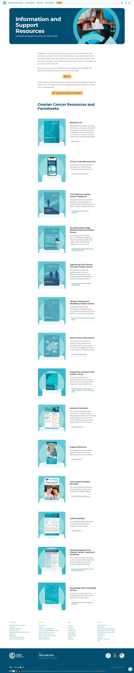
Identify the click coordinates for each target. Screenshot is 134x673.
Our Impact (71, 628)
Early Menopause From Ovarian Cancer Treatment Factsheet (82, 569)
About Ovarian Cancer (15, 3)
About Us (40, 3)
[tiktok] (23, 667)
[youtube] (20, 667)
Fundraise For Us (101, 625)
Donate (59, 3)
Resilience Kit (75, 141)
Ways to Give (100, 627)
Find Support (30, 3)
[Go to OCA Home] (5, 3)
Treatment (12, 634)
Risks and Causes (14, 630)
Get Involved (49, 3)
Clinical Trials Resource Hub (79, 174)
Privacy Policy (52, 667)
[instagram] (18, 667)
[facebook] (10, 667)
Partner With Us (101, 634)
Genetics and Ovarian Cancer (16, 639)
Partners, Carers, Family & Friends (48, 635)
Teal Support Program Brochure (80, 496)
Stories (70, 637)
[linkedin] (15, 667)
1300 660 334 (46, 655)
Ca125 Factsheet (76, 530)
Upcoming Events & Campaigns (105, 628)
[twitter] (13, 667)
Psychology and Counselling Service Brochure (82, 603)
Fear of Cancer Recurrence (79, 354)
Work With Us (100, 635)
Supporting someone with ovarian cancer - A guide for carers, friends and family (82, 390)
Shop (68, 76)
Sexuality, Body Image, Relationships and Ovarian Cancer (82, 249)
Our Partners (71, 632)
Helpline (41, 627)
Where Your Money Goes (103, 639)
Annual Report (71, 634)
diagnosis (42, 53)
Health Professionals (44, 639)
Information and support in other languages (68, 93)
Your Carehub (42, 625)
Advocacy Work (72, 630)
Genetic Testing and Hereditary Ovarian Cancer (83, 318)
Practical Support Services (46, 634)
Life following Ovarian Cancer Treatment (80, 211)
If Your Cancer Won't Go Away (16, 637)
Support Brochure (76, 459)
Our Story (70, 625)
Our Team (70, 627)
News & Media (72, 635)
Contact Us (71, 639)
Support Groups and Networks (46, 632)
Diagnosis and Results (15, 628)
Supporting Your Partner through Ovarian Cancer (81, 284)
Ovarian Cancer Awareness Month (106, 632)
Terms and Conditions (43, 667)
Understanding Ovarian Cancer (17, 625)
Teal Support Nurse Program (46, 628)
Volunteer (99, 637)
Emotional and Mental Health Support (49, 630)
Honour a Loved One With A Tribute (106, 630)
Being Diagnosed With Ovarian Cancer (19, 632)
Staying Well (12, 635)
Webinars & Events (44, 637)
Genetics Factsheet (77, 427)
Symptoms (12, 627)
